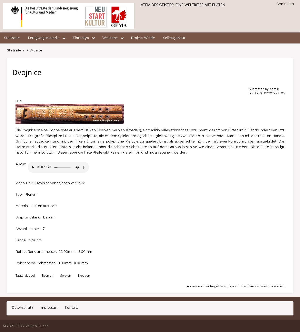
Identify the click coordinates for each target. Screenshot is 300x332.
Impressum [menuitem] (49, 308)
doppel (30, 275)
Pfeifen (30, 194)
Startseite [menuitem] (12, 38)
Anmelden (194, 286)
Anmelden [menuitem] (285, 4)
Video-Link (24, 183)
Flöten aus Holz (44, 206)
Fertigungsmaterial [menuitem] (44, 38)
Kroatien (84, 275)
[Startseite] (68, 16)
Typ (19, 194)
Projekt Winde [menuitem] (143, 38)
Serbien (65, 275)
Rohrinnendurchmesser (35, 263)
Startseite (14, 50)
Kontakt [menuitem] (71, 308)
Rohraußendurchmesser (36, 252)
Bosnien (47, 275)
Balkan (48, 217)
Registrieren (219, 286)
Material (22, 206)
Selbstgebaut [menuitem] (174, 38)
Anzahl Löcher (28, 229)
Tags (19, 275)
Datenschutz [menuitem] (22, 308)
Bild (19, 101)
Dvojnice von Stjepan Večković (60, 183)
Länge (21, 240)
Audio (20, 164)
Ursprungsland (28, 217)
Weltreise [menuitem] (110, 38)
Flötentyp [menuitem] (81, 38)
